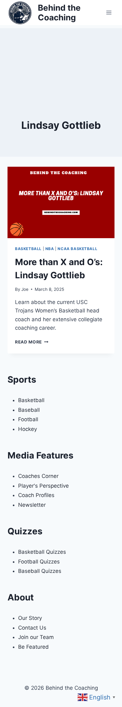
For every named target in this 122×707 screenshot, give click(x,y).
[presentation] (61, 202)
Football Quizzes (39, 561)
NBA (49, 248)
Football (28, 419)
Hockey (27, 429)
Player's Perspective (43, 486)
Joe (24, 289)
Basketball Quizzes (42, 552)
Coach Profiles (36, 495)
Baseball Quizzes (39, 571)
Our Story (30, 618)
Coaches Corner (38, 476)
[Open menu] (108, 12)
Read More (31, 341)
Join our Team (36, 637)
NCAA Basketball (77, 248)
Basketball (28, 248)
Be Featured (33, 647)
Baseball (29, 410)
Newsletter (32, 505)
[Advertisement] (61, 59)
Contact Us (32, 628)
